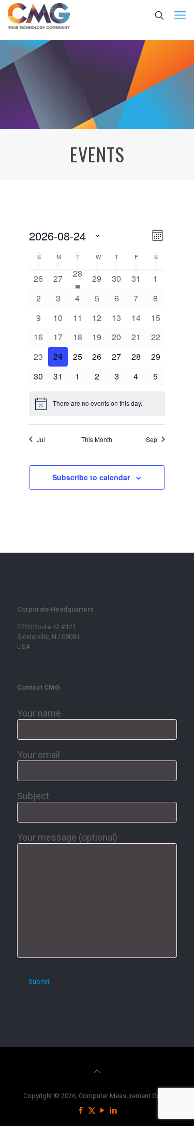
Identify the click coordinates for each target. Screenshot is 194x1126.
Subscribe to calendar (91, 477)
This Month (96, 439)
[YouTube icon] (103, 1110)
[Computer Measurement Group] (39, 15)
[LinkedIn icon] (113, 1110)
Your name (39, 713)
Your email (38, 754)
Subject (33, 795)
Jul (41, 439)
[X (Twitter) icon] (92, 1110)
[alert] (97, 403)
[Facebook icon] (81, 1110)
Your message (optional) (67, 837)
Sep (151, 439)
